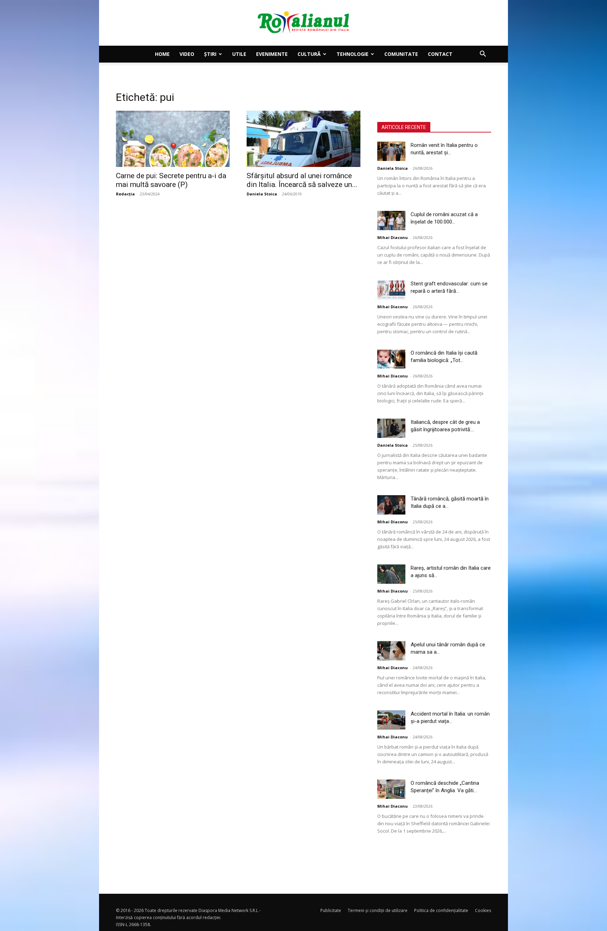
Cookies (483, 910)
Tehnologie (352, 54)
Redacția (125, 193)
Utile (239, 54)
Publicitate (330, 910)
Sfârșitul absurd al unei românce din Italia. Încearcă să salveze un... (302, 180)
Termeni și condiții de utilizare (377, 910)
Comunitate (401, 54)
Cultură (309, 54)
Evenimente (272, 54)
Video (187, 54)
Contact (440, 54)
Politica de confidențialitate (441, 910)
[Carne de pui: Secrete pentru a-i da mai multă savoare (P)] (173, 139)
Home (162, 54)
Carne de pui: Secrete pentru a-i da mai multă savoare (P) (171, 180)
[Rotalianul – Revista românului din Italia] (303, 23)
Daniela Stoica (262, 193)
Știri (210, 54)
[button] (482, 54)
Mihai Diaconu (392, 237)
